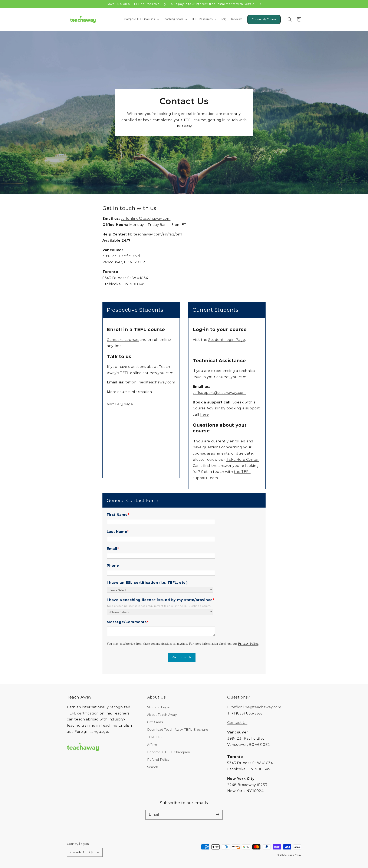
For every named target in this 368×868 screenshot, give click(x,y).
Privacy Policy (248, 643)
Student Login (158, 707)
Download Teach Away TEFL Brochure (177, 730)
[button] (289, 19)
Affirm (152, 745)
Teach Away (294, 855)
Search (152, 767)
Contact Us (237, 723)
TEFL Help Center (242, 460)
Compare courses (123, 340)
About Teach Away (162, 715)
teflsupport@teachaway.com (219, 393)
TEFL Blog (155, 737)
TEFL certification (83, 713)
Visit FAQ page (120, 404)
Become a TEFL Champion (168, 752)
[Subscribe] (217, 814)
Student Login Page (226, 340)
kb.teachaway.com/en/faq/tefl (155, 234)
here (204, 414)
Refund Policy (158, 760)
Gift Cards (155, 722)
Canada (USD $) (82, 852)
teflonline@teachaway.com (145, 219)
